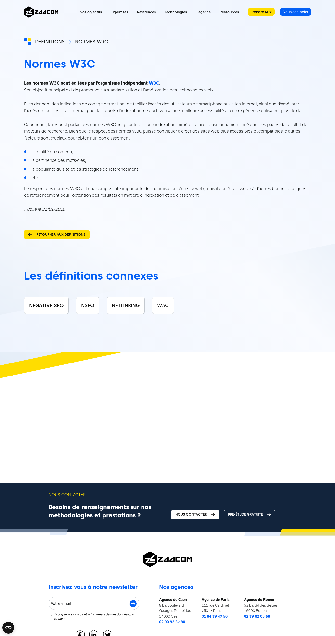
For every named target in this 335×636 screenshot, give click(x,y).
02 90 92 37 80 (172, 622)
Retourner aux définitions (60, 234)
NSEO (87, 305)
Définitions (50, 42)
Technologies (176, 12)
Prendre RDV (261, 12)
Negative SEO (46, 305)
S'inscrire (133, 603)
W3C (154, 83)
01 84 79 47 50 (215, 616)
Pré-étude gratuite (245, 514)
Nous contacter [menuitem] (295, 12)
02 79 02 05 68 (257, 616)
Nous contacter (191, 514)
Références (146, 12)
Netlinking (126, 305)
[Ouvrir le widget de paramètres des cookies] (8, 628)
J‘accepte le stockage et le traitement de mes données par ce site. (94, 616)
